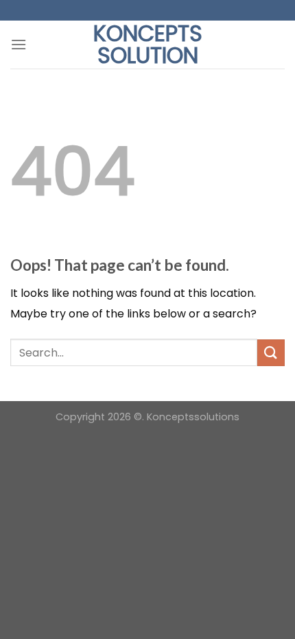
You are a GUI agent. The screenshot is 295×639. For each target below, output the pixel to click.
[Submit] (271, 352)
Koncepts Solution (147, 45)
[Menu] (18, 44)
